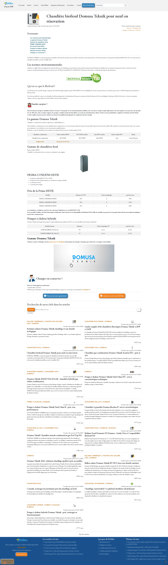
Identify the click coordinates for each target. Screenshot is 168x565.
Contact (79, 5)
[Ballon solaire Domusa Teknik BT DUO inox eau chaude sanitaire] (132, 456)
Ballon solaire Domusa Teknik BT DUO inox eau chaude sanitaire (112, 463)
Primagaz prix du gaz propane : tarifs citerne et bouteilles (143, 547)
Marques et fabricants (128, 30)
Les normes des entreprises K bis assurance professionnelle (60, 545)
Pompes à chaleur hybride (38, 48)
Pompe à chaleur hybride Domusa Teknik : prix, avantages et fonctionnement (52, 513)
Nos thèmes (70, 5)
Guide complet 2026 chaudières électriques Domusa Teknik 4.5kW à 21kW (112, 328)
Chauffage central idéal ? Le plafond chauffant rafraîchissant (110, 488)
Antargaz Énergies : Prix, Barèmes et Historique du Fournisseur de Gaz (146, 550)
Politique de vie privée (105, 545)
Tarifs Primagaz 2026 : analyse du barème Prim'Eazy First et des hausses (63, 554)
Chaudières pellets (93, 402)
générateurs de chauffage (56, 242)
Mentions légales (104, 554)
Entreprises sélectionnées (58, 5)
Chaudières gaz (91, 347)
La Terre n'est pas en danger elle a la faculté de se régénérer (60, 548)
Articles (29, 5)
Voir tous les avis (21, 554)
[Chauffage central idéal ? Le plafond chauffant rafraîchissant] (132, 484)
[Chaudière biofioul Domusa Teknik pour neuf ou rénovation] (74, 348)
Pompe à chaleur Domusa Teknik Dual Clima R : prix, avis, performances (51, 408)
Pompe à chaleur (34, 402)
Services (36, 5)
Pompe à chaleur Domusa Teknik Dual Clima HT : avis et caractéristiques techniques (108, 378)
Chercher (31, 309)
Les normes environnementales (40, 38)
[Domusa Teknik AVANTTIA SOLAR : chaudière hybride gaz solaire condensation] (74, 372)
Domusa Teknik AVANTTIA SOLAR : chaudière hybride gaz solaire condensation (52, 380)
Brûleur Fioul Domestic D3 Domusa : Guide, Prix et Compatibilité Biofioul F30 (112, 434)
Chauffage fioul (136, 28)
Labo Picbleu (44, 5)
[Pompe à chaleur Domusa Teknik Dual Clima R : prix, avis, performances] (74, 402)
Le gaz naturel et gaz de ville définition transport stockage (60, 542)
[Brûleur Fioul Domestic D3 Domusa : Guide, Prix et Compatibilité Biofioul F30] (132, 428)
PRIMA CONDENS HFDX (37, 44)
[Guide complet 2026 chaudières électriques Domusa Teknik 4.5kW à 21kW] (132, 322)
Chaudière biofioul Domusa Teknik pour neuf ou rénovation (52, 352)
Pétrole (129, 28)
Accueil (22, 5)
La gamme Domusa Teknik (38, 40)
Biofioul (112, 428)
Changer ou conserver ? (38, 52)
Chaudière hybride (35, 371)
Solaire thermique (35, 321)
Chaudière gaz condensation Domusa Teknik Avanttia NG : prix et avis (112, 354)
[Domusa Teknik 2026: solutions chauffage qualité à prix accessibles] (74, 456)
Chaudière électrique (94, 321)
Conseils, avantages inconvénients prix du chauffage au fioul (52, 488)
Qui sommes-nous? (104, 542)
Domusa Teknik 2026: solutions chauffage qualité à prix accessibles (54, 461)
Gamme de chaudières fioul (39, 42)
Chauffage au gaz (35, 428)
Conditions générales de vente (107, 548)
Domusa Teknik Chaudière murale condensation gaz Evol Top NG (54, 435)
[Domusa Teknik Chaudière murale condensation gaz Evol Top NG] (74, 428)
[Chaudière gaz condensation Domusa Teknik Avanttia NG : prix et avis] (132, 348)
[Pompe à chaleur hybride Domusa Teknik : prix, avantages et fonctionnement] (74, 505)
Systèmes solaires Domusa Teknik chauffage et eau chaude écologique (51, 330)
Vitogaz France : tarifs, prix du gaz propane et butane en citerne (61, 551)
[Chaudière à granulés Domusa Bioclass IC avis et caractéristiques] (132, 402)
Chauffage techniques (94, 483)
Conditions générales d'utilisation (108, 551)
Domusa (138, 30)
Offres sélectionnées (88, 5)
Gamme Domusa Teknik (38, 50)
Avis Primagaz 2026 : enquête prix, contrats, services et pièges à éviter (146, 559)
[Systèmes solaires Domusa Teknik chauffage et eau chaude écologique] (74, 322)
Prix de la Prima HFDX (37, 46)
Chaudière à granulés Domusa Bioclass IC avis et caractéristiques (111, 407)
